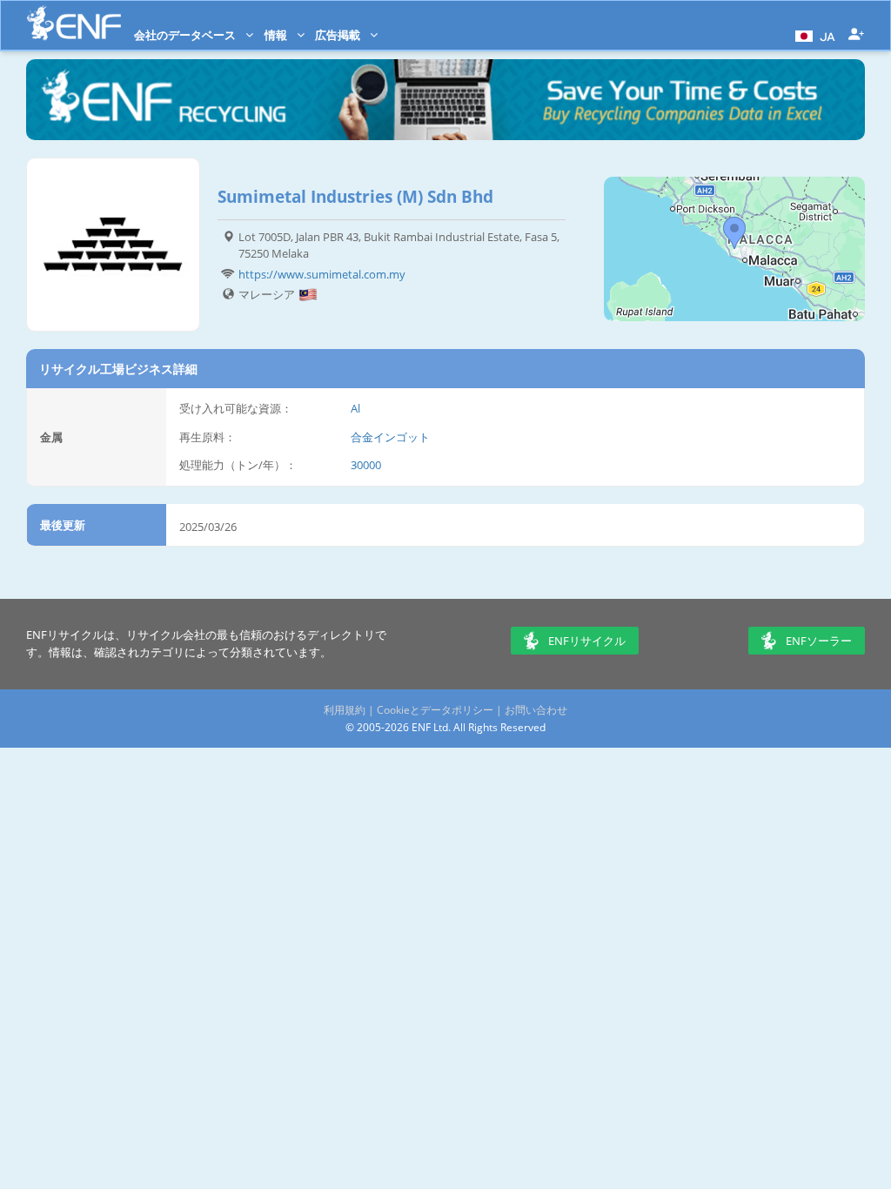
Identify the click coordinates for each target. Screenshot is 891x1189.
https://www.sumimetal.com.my (321, 274)
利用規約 (344, 709)
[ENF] (74, 23)
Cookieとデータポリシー (435, 709)
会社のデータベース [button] (186, 35)
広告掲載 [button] (339, 35)
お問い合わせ (536, 709)
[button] (813, 35)
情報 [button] (277, 35)
